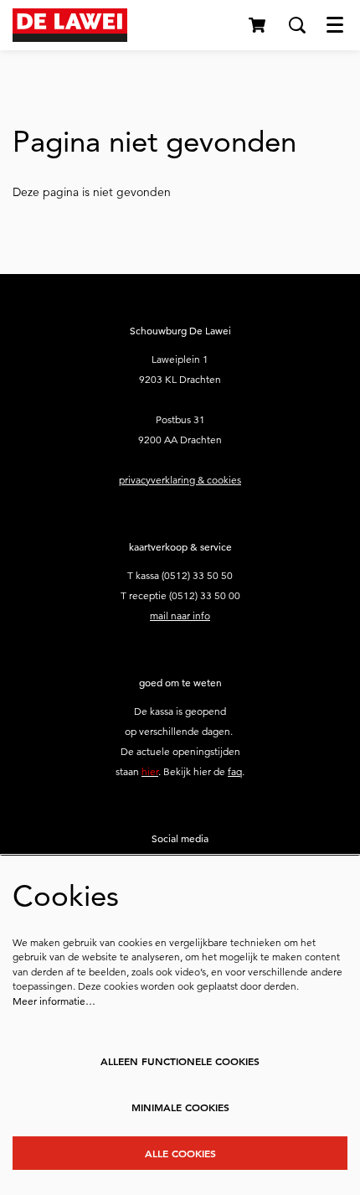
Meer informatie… (54, 1001)
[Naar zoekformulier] (297, 25)
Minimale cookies (180, 1107)
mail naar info (180, 615)
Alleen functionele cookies (180, 1061)
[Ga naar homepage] (70, 25)
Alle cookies (180, 1153)
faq (235, 771)
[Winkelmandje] (258, 25)
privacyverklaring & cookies (180, 479)
